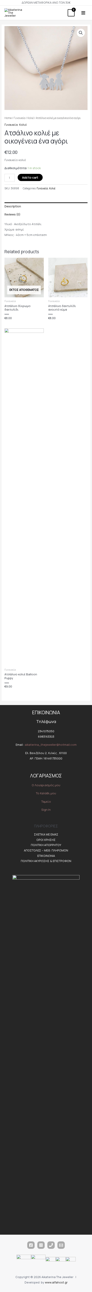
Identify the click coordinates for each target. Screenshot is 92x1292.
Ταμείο (46, 801)
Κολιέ (30, 118)
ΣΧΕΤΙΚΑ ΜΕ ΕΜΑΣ (46, 834)
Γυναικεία (19, 118)
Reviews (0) (12, 214)
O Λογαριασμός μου (46, 785)
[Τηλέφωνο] (51, 1245)
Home (8, 118)
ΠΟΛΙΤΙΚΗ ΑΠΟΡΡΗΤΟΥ (46, 845)
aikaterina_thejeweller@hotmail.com (51, 745)
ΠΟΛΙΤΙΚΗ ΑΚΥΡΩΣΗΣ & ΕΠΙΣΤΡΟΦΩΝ (46, 861)
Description (12, 206)
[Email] (61, 1245)
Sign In (46, 810)
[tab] (46, 206)
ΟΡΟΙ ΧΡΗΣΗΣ (46, 840)
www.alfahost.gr (56, 1282)
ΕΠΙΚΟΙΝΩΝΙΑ (46, 856)
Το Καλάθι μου (46, 793)
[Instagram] (41, 1245)
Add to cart (30, 177)
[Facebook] (31, 1245)
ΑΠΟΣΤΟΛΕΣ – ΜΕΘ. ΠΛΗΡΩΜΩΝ (46, 850)
